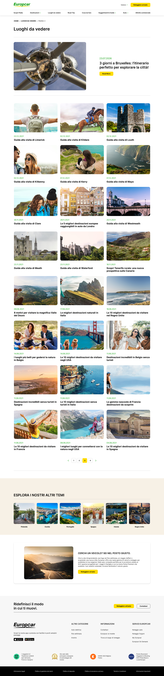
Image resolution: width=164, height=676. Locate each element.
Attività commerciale (143, 13)
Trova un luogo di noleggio (110, 638)
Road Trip (71, 13)
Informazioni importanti (143, 671)
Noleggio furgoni (138, 634)
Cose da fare (86, 13)
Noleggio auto (137, 630)
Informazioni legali (19, 671)
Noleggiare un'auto (88, 572)
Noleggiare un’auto (140, 5)
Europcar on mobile (108, 634)
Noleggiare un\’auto (124, 606)
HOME (16, 21)
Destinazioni (34, 13)
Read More (106, 74)
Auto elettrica (76, 630)
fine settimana (76, 634)
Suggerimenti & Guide (106, 13)
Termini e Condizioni (120, 671)
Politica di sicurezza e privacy (94, 671)
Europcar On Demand (140, 642)
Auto (125, 13)
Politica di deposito (69, 671)
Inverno (74, 638)
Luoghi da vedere (54, 13)
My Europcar (137, 638)
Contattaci (143, 606)
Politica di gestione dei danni (44, 671)
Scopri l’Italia (18, 13)
